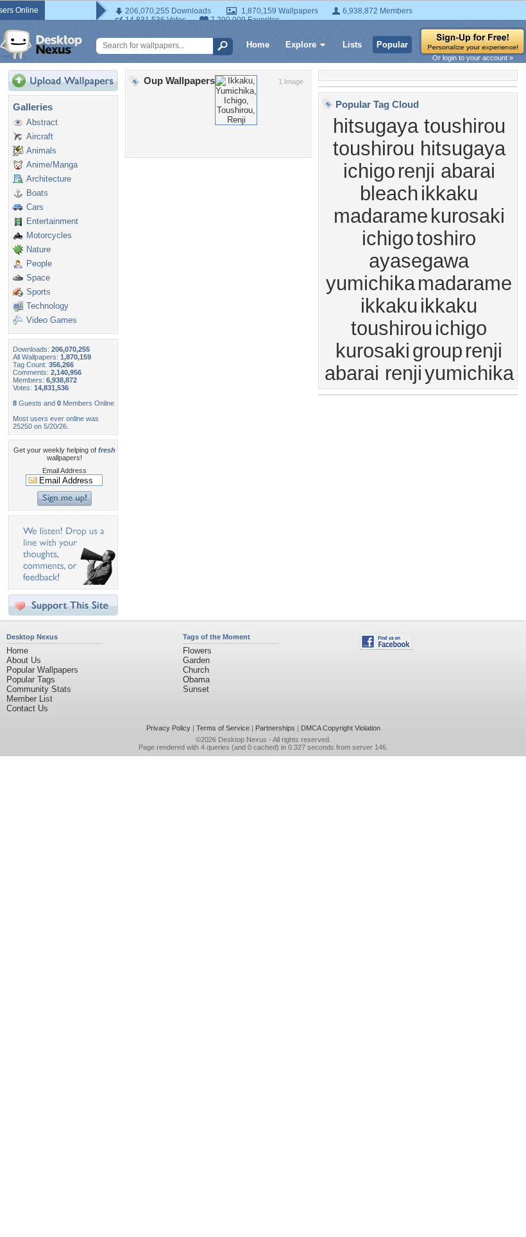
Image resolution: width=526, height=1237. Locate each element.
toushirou (391, 328)
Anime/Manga (52, 164)
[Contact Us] (67, 582)
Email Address (64, 470)
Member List (29, 699)
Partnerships (275, 728)
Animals (41, 150)
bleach (389, 193)
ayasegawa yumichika (397, 272)
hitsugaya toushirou (419, 126)
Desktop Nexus (242, 739)
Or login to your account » (472, 58)
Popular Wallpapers (42, 670)
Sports (38, 292)
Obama (196, 679)
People (39, 263)
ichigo (369, 171)
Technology (47, 306)
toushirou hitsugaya (419, 148)
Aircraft (39, 136)
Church (196, 670)
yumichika (469, 373)
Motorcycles (49, 235)
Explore (300, 44)
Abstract (42, 122)
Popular (392, 44)
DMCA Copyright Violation (340, 728)
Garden (196, 660)
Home (257, 44)
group (437, 350)
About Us (23, 660)
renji (483, 350)
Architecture (48, 179)
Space (38, 277)
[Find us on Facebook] (386, 647)
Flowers (197, 650)
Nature (38, 249)
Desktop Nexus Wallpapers (41, 44)
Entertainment (52, 221)
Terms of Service (223, 728)
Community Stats (38, 689)
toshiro (446, 238)
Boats (37, 193)
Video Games (51, 320)
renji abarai (446, 171)
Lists (352, 44)
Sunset (196, 689)
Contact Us (27, 708)
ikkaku (448, 305)
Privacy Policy (168, 728)
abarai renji (373, 373)
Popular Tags (30, 679)
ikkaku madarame (406, 204)
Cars (35, 207)
